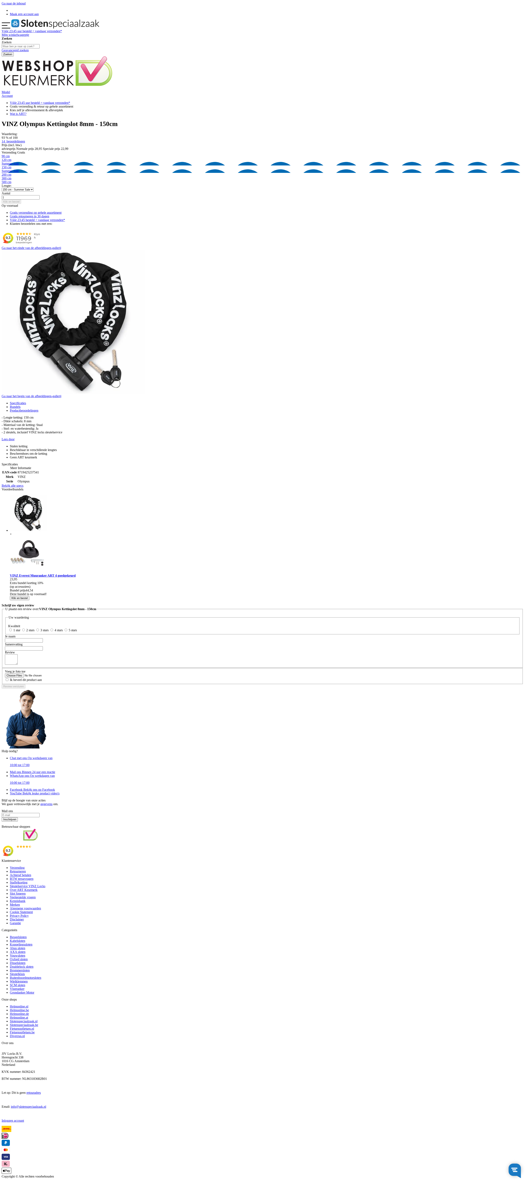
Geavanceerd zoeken (15, 50)
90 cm (6, 156)
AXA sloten (17, 952)
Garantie (15, 923)
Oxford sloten (19, 959)
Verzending (17, 867)
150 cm (10, 169)
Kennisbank (17, 901)
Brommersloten (20, 970)
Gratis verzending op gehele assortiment (36, 212)
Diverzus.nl (17, 1036)
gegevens (46, 804)
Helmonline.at (19, 1017)
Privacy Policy (19, 915)
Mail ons (32, 772)
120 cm (10, 161)
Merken (15, 904)
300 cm (6, 178)
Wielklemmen (19, 981)
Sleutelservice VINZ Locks (27, 886)
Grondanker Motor (22, 992)
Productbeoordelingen (24, 410)
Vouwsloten (17, 955)
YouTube (34, 793)
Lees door (8, 439)
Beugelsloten (18, 937)
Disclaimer (17, 919)
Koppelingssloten (21, 944)
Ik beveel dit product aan (26, 680)
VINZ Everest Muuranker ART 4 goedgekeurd (43, 575)
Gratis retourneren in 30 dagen (29, 216)
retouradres (33, 1092)
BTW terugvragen (21, 878)
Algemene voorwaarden (25, 908)
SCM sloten (17, 985)
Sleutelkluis (17, 974)
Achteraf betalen (20, 875)
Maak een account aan (24, 14)
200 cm (6, 174)
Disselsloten (17, 963)
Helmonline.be (19, 1010)
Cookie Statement (21, 912)
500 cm (6, 182)
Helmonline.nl (19, 1006)
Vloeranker (17, 989)
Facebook (32, 789)
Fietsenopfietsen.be (22, 1032)
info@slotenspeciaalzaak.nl (28, 1106)
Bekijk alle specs (12, 485)
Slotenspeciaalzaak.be (24, 1025)
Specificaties (18, 403)
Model (6, 92)
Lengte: (6, 185)
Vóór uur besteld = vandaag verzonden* (32, 31)
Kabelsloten (17, 940)
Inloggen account (13, 1120)
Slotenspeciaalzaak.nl (24, 1021)
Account (7, 96)
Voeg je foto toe (15, 671)
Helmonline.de (19, 1014)
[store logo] (55, 27)
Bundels (15, 407)
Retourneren (18, 871)
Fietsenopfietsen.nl (22, 1028)
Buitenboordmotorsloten (25, 977)
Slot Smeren (18, 893)
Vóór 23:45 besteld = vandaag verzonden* (37, 220)
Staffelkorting (18, 882)
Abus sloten (17, 948)
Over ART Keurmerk (24, 890)
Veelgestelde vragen (23, 897)
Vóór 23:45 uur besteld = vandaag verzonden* (40, 102)
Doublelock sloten (21, 966)
